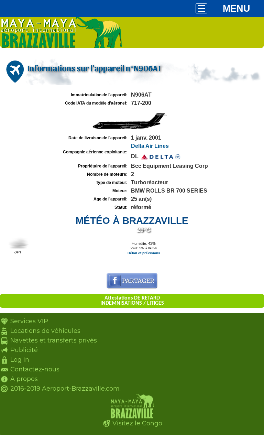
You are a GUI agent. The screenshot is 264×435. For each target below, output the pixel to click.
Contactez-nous (34, 369)
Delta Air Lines (150, 146)
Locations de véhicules (45, 331)
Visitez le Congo (137, 423)
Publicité (24, 350)
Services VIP (29, 321)
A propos (24, 379)
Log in (19, 359)
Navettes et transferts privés (53, 340)
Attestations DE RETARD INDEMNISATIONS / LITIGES (132, 300)
